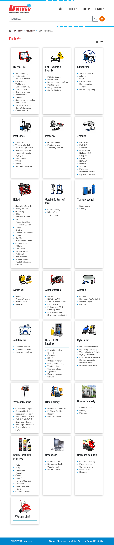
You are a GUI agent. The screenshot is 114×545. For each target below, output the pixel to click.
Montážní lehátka (23, 262)
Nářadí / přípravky (87, 89)
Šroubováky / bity (23, 225)
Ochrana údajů (85, 541)
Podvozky (30, 31)
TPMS (18, 161)
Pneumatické (21, 257)
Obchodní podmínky (66, 541)
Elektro (18, 97)
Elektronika (20, 470)
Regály (50, 414)
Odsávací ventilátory (24, 414)
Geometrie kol (53, 142)
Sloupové (83, 156)
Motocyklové (84, 150)
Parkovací (83, 169)
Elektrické (19, 254)
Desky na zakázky (55, 464)
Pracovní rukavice (87, 464)
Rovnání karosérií (55, 312)
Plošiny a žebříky (54, 411)
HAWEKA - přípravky (24, 148)
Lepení (18, 478)
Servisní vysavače (87, 360)
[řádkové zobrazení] (101, 42)
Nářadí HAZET (53, 299)
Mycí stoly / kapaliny (88, 349)
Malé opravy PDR (55, 307)
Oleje (81, 79)
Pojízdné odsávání (23, 419)
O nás (59, 9)
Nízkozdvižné (85, 153)
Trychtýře (51, 371)
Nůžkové (83, 161)
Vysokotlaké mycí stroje (89, 352)
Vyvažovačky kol (22, 145)
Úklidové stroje (85, 363)
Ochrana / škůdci (22, 491)
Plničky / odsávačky (56, 363)
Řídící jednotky (22, 73)
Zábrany (83, 413)
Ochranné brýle (86, 467)
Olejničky (51, 353)
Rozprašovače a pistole (89, 357)
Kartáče (18, 238)
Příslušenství (21, 302)
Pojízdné (83, 145)
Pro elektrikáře (21, 251)
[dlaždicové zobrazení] (97, 42)
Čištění (18, 475)
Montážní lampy (22, 259)
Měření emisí (21, 95)
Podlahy (82, 410)
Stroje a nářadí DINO (56, 302)
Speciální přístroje (23, 150)
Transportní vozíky (23, 153)
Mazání (18, 473)
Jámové (82, 166)
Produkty (72, 9)
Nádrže (50, 358)
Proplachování (85, 81)
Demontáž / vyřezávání (89, 299)
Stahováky (20, 249)
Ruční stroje (52, 304)
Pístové (82, 164)
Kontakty (99, 9)
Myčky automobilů (87, 355)
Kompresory (84, 206)
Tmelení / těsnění (23, 481)
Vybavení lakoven (23, 349)
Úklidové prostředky (88, 365)
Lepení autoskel (22, 486)
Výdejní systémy (54, 361)
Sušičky (82, 209)
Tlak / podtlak (21, 89)
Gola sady (19, 211)
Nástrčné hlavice (22, 217)
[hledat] (95, 19)
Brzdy (17, 467)
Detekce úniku (85, 84)
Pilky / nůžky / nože (23, 241)
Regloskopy (20, 103)
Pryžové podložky (87, 174)
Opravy (82, 296)
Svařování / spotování (57, 315)
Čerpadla (51, 355)
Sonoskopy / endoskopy (25, 100)
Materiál (19, 304)
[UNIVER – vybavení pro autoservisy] (20, 9)
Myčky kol (19, 156)
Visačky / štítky (53, 467)
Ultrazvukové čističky (88, 347)
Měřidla (18, 246)
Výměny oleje (53, 366)
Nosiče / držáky (54, 469)
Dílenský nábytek (54, 416)
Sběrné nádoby (54, 369)
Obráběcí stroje (54, 209)
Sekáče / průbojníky (24, 233)
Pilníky (18, 235)
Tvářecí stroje (53, 215)
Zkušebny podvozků (56, 148)
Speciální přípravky (23, 206)
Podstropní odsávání (24, 424)
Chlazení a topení (23, 92)
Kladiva (18, 230)
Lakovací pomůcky (23, 352)
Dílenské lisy (52, 212)
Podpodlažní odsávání (25, 416)
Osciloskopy (20, 81)
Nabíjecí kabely (54, 90)
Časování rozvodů (23, 108)
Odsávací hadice (22, 411)
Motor (18, 465)
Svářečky (19, 296)
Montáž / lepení (86, 302)
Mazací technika (54, 350)
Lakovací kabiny (22, 347)
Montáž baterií (53, 85)
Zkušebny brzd (53, 145)
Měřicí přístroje (54, 77)
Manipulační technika (56, 408)
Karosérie (19, 484)
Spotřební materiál (23, 166)
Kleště (18, 227)
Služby (86, 9)
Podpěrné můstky (87, 172)
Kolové (82, 158)
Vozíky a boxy (21, 209)
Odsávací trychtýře (23, 408)
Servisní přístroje (86, 73)
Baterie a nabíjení (23, 79)
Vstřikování (20, 84)
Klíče (17, 214)
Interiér (18, 489)
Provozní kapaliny (23, 105)
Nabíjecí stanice (54, 87)
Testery (82, 87)
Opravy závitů (21, 243)
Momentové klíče (22, 222)
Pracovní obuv (85, 469)
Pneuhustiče (20, 158)
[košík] (102, 19)
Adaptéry (83, 76)
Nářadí (18, 164)
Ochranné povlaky (87, 461)
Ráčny (18, 219)
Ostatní (18, 265)
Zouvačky (19, 142)
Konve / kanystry (54, 374)
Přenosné (83, 142)
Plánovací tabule (54, 461)
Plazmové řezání (22, 299)
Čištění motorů (21, 111)
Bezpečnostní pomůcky (57, 82)
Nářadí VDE (52, 79)
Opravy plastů (53, 310)
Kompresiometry (22, 87)
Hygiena (83, 472)
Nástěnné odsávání (24, 422)
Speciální (83, 148)
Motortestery (21, 76)
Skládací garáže (86, 408)
